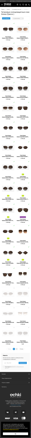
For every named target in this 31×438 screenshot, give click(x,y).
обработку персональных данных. (14, 367)
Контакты (4, 387)
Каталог (4, 374)
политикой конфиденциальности (11, 429)
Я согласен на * (14, 367)
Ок (15, 433)
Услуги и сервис (6, 382)
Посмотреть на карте (15, 405)
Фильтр (7, 18)
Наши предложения (7, 378)
